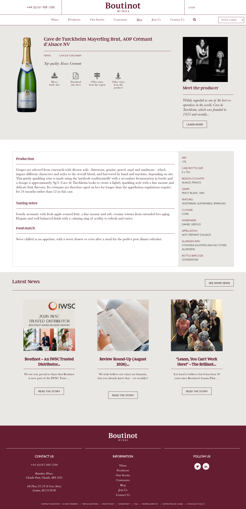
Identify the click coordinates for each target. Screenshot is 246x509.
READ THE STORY (49, 391)
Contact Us (177, 19)
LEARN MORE (195, 124)
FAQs (136, 504)
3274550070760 (190, 260)
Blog (139, 19)
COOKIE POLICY (124, 504)
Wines (55, 19)
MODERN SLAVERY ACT (150, 504)
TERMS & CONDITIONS (90, 504)
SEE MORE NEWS (219, 283)
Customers (120, 19)
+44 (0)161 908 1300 (41, 7)
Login (191, 8)
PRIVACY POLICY (108, 504)
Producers (74, 19)
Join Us (156, 19)
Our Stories (97, 19)
